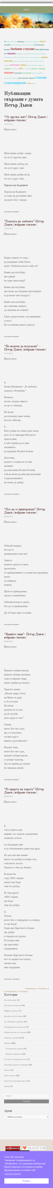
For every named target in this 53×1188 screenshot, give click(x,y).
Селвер (14, 57)
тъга (29, 83)
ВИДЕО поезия (10, 1010)
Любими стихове (22, 48)
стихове (41, 77)
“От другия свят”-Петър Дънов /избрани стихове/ (26, 118)
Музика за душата (13, 1053)
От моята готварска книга (15, 1059)
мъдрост (8, 68)
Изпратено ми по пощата (15, 1032)
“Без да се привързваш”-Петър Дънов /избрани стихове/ (24, 511)
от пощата (27, 69)
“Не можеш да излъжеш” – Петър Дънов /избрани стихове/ (25, 348)
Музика (11, 53)
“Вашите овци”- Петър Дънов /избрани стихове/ (25, 636)
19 (5, 41)
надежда (15, 69)
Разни (6, 1070)
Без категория (10, 1000)
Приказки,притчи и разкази (16, 1064)
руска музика (23, 78)
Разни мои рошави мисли (15, 1080)
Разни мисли (9, 1075)
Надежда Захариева (23, 54)
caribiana (20, 41)
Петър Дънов (35, 54)
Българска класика (12, 1005)
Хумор (7, 1086)
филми (33, 83)
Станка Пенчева (23, 57)
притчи (34, 73)
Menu (26, 10)
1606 (8, 41)
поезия (8, 72)
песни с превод (38, 68)
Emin (26, 42)
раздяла (40, 73)
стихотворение (15, 82)
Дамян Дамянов (16, 45)
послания (27, 72)
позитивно (18, 73)
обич (21, 68)
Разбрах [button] (26, 1181)
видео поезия (17, 61)
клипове (14, 64)
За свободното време (13, 1021)
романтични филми (11, 78)
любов (23, 64)
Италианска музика (14, 1048)
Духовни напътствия (13, 1016)
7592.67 (13, 41)
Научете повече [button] (13, 1174)
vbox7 (43, 41)
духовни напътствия (30, 61)
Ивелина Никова (28, 45)
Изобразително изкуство (15, 1026)
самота (31, 78)
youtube (7, 44)
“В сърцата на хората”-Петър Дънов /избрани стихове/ (24, 791)
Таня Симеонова (35, 57)
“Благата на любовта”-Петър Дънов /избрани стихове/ (24, 223)
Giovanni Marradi (33, 42)
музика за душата (38, 65)
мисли (29, 65)
